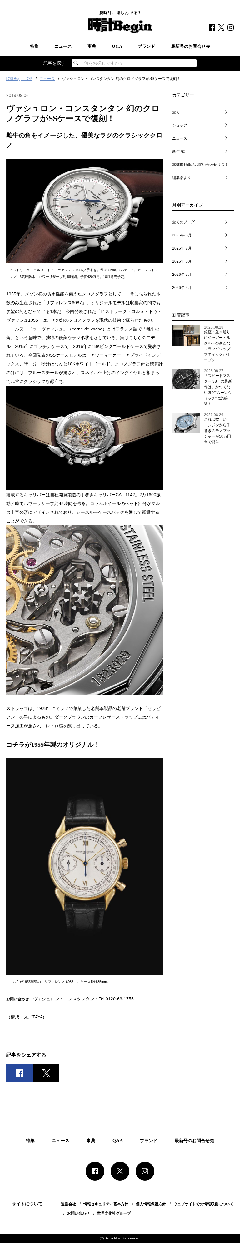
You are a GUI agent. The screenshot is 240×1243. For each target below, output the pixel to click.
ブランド (146, 46)
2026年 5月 (182, 274)
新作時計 (179, 151)
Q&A (117, 46)
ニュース (63, 46)
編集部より (181, 178)
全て (176, 112)
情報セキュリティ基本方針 (105, 1204)
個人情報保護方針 (151, 1204)
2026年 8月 (182, 235)
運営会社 (68, 1204)
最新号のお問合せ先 (190, 46)
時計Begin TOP (19, 79)
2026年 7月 (182, 248)
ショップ (179, 125)
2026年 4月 (182, 287)
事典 (92, 46)
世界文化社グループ (114, 1213)
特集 (34, 46)
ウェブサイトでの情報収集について (203, 1204)
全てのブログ (183, 222)
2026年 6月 (182, 261)
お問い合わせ (78, 1213)
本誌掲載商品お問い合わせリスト (200, 164)
